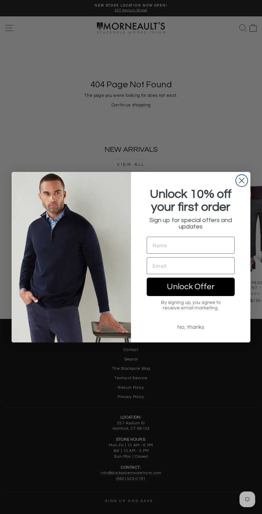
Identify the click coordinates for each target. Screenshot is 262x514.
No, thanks (190, 327)
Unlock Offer (191, 286)
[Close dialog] (242, 181)
